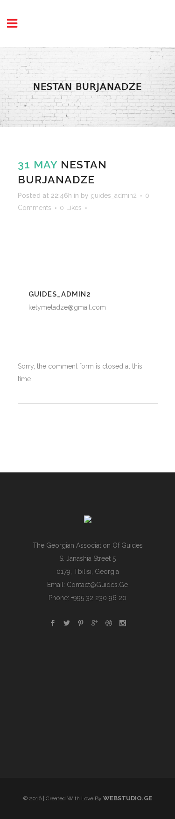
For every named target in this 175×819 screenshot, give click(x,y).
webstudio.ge (127, 798)
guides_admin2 (114, 195)
